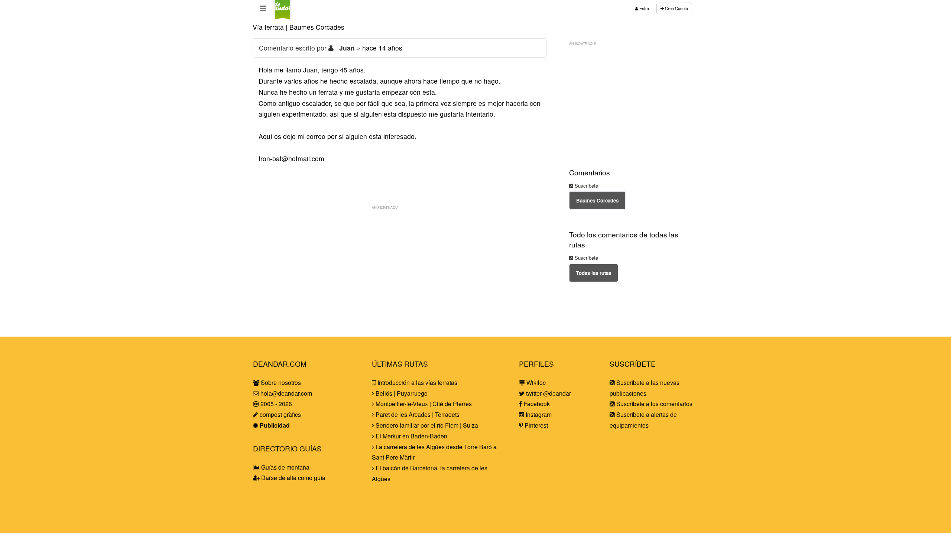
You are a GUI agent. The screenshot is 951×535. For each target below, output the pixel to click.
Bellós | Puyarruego (401, 393)
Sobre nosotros (280, 382)
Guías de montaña (284, 467)
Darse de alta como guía (292, 477)
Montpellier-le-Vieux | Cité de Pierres (423, 403)
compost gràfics (279, 414)
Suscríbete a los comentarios (653, 403)
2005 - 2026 (275, 403)
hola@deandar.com (286, 393)
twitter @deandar (548, 393)
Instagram (538, 414)
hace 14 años (382, 47)
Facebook (536, 403)
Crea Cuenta (676, 8)
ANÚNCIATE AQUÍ (385, 207)
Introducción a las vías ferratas (416, 382)
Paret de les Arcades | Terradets (417, 414)
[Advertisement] (400, 265)
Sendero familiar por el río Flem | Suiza (426, 425)
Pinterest (535, 425)
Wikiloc (535, 382)
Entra (643, 8)
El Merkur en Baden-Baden (410, 436)
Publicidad (274, 425)
